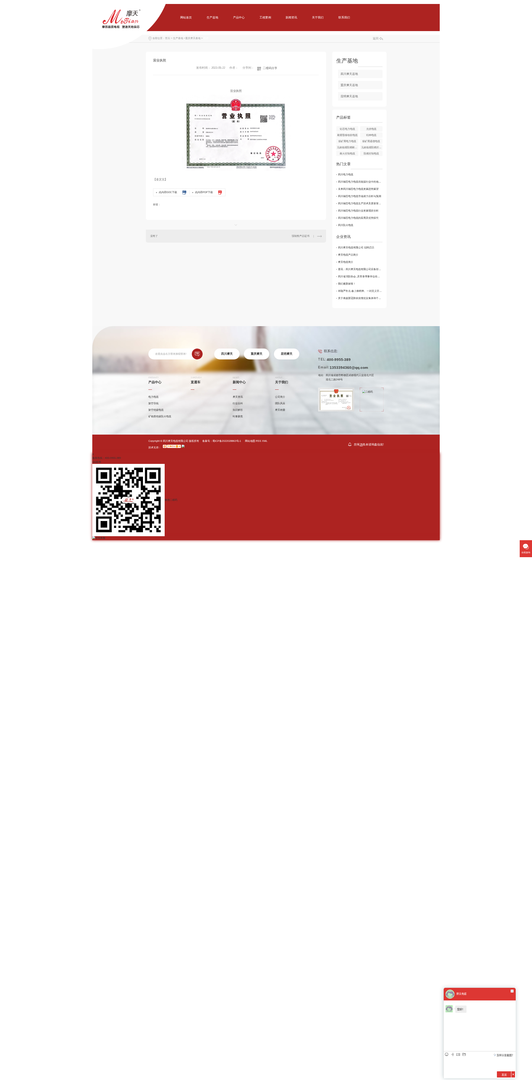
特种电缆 (371, 135)
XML (264, 441)
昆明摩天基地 (349, 96)
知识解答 (238, 410)
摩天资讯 (238, 397)
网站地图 (250, 441)
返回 (376, 38)
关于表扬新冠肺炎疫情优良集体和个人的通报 (360, 298)
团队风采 (280, 403)
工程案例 (265, 17)
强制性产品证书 (300, 236)
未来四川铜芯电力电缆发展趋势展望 (358, 189)
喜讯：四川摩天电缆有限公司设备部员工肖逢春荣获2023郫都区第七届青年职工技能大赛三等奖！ (360, 269)
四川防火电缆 (345, 225)
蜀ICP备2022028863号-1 (226, 441)
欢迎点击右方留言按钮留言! (170, 354)
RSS (258, 441)
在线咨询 (526, 552)
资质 (205, 38)
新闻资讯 (291, 17)
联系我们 (344, 17)
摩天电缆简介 (345, 262)
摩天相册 (280, 410)
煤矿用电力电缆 (347, 141)
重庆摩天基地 (192, 38)
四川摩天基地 (349, 74)
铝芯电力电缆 (347, 129)
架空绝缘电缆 (156, 410)
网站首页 (186, 17)
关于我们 (318, 17)
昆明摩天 (286, 353)
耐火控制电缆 (347, 153)
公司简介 (280, 397)
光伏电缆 (371, 129)
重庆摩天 (256, 353)
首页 (167, 38)
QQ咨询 (96, 462)
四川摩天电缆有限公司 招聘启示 (356, 247)
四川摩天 (227, 353)
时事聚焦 (238, 416)
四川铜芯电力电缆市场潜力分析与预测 (359, 196)
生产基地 (212, 17)
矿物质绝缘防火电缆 (159, 416)
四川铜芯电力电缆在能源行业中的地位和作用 (360, 181)
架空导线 (153, 403)
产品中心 (239, 17)
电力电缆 (153, 397)
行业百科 (238, 403)
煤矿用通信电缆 (371, 141)
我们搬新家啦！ (347, 283)
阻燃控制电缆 (371, 153)
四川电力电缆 (345, 174)
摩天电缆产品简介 (348, 254)
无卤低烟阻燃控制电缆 (371, 147)
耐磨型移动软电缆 (347, 135)
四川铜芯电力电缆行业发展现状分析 (358, 210)
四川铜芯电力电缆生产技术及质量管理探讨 (360, 203)
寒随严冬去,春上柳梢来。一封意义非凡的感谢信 (360, 291)
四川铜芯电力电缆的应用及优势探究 (358, 218)
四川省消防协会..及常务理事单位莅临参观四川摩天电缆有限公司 (360, 276)
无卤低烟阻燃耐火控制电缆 (347, 147)
